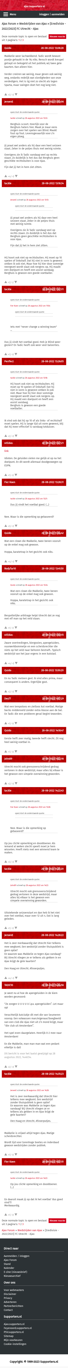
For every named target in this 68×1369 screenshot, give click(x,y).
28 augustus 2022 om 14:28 (37, 1090)
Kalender (9, 1268)
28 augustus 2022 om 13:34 (36, 585)
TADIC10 (8, 985)
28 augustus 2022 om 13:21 (36, 499)
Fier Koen (14, 306)
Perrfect (9, 361)
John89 (8, 758)
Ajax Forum (9, 23)
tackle (12, 118)
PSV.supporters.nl (14, 1332)
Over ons (9, 1282)
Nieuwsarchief (12, 1276)
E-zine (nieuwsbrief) (15, 1272)
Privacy (8, 1298)
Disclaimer (10, 1294)
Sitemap (8, 1336)
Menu (13, 14)
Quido (7, 48)
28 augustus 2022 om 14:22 (37, 885)
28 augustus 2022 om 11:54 (39, 306)
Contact (8, 1310)
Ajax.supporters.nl (14, 1324)
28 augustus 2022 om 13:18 (36, 378)
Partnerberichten (13, 1306)
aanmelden (58, 14)
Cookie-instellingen (15, 1344)
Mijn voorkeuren (13, 1340)
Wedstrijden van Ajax (33, 23)
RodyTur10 (10, 568)
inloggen (44, 14)
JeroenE (8, 101)
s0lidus (8, 443)
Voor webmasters (14, 1290)
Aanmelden (10, 1256)
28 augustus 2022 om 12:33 (36, 118)
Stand (7, 1264)
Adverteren (10, 1302)
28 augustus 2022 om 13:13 (37, 200)
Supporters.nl (13, 1316)
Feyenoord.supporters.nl (18, 1328)
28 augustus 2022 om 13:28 (39, 807)
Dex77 (7, 698)
